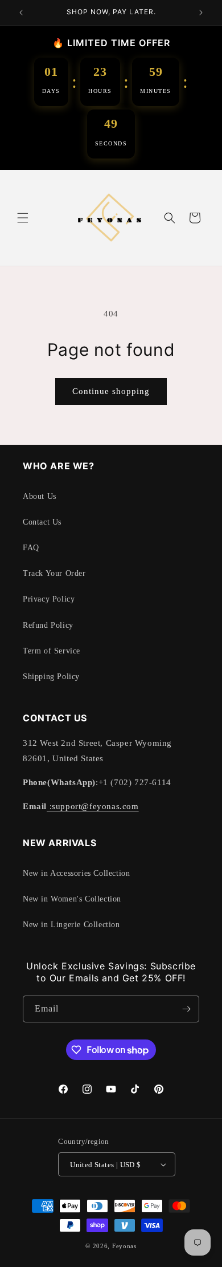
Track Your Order (54, 573)
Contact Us (42, 522)
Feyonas (124, 1245)
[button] (22, 217)
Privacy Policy (49, 599)
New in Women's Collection (72, 899)
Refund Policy (48, 625)
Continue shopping (111, 391)
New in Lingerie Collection (71, 924)
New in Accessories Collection (76, 873)
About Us (39, 496)
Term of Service (51, 651)
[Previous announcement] (21, 12)
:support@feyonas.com (93, 806)
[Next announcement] (200, 12)
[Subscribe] (186, 1009)
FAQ (31, 547)
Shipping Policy (51, 676)
